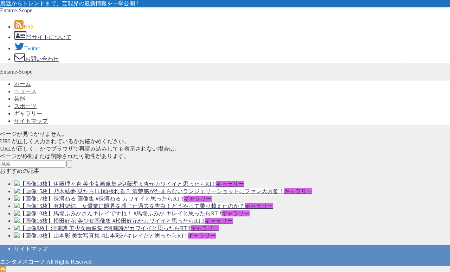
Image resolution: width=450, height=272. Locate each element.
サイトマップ (31, 121)
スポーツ (25, 106)
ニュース (25, 91)
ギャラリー (28, 113)
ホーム (22, 84)
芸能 (19, 99)
